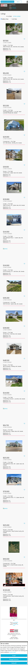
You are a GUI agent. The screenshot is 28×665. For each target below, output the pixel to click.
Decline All (14, 663)
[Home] (4, 5)
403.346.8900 (14, 8)
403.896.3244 (14, 7)
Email (10, 9)
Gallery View (5, 19)
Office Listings (17, 16)
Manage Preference (14, 659)
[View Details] (14, 30)
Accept (14, 655)
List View (14, 19)
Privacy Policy (12, 652)
